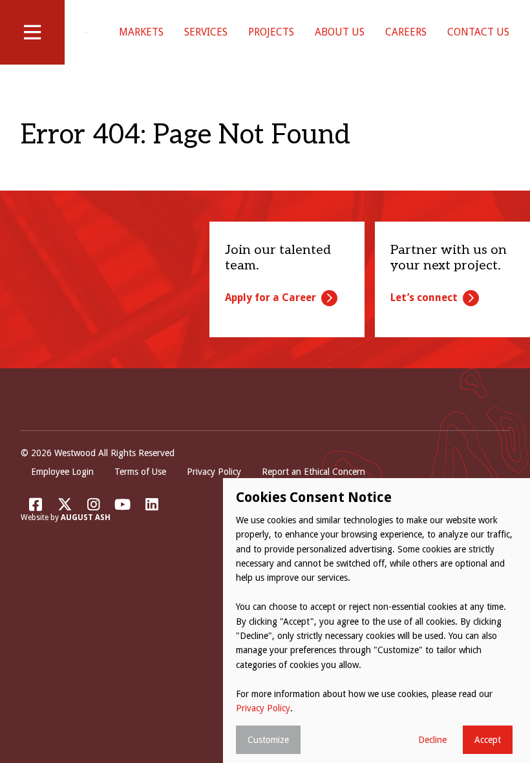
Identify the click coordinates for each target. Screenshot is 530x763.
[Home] (87, 32)
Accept (487, 740)
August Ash (86, 517)
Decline (432, 740)
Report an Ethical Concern (313, 471)
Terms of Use (140, 471)
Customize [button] (268, 740)
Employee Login (62, 471)
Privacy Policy (214, 471)
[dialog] (376, 620)
